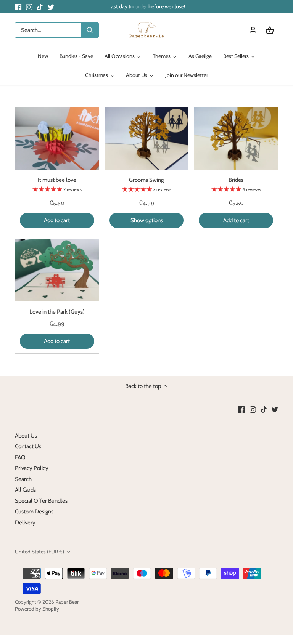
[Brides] (236, 138)
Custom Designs (34, 511)
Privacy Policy (31, 468)
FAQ (20, 457)
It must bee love (57, 179)
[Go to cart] (269, 30)
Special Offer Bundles (41, 500)
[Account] (253, 30)
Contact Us (28, 446)
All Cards (25, 489)
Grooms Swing (146, 179)
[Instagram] (29, 7)
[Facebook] (18, 7)
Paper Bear (67, 602)
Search (23, 479)
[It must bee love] (57, 138)
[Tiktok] (40, 7)
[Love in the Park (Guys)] (57, 270)
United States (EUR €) (39, 551)
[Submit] (89, 30)
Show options (146, 220)
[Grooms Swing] (146, 138)
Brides (236, 179)
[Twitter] (51, 7)
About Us (26, 435)
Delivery (25, 522)
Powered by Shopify (37, 609)
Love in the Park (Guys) (57, 311)
